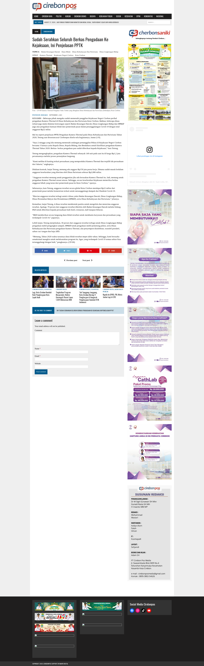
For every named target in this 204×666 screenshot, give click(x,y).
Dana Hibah (66, 52)
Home (36, 16)
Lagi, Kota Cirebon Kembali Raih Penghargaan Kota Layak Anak (42, 295)
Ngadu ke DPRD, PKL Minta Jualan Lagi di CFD (112, 296)
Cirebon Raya (47, 16)
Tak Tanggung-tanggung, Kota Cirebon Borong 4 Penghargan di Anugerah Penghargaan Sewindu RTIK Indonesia (89, 297)
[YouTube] (149, 610)
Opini (138, 16)
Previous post (71, 260)
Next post (86, 260)
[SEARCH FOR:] (158, 22)
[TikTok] (143, 610)
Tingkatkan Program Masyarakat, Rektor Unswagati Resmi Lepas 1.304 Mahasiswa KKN (64, 296)
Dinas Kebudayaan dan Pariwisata (85, 52)
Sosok (118, 16)
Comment (38, 330)
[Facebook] (132, 610)
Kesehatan (129, 16)
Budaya (93, 16)
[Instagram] (138, 610)
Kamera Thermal (46, 55)
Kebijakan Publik (105, 16)
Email (37, 356)
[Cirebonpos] (54, 6)
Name (37, 349)
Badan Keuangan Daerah (50, 52)
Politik (59, 16)
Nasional (160, 16)
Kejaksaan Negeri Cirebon (63, 55)
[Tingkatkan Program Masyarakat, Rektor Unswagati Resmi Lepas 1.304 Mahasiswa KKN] (66, 286)
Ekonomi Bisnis (80, 16)
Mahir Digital (64, 664)
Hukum (68, 16)
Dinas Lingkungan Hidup (109, 52)
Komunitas (148, 16)
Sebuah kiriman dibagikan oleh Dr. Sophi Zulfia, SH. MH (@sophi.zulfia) (156, 182)
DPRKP (35, 55)
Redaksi (44, 115)
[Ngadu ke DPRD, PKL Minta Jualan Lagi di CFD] (113, 286)
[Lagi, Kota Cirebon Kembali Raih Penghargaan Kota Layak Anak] (43, 286)
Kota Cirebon (80, 55)
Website (38, 364)
